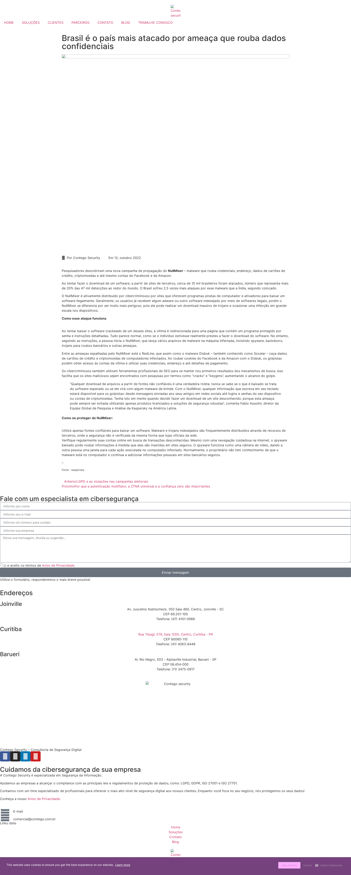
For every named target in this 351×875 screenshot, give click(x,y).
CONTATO (105, 22)
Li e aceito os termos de (39, 565)
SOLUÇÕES (31, 22)
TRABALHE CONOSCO (155, 22)
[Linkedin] (25, 756)
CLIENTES (55, 22)
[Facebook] (5, 756)
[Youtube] (35, 756)
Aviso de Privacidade (44, 799)
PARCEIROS (80, 22)
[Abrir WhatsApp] (341, 865)
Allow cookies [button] (289, 865)
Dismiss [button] (307, 865)
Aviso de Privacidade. (58, 565)
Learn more (122, 864)
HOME (9, 22)
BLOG (125, 22)
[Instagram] (15, 756)
